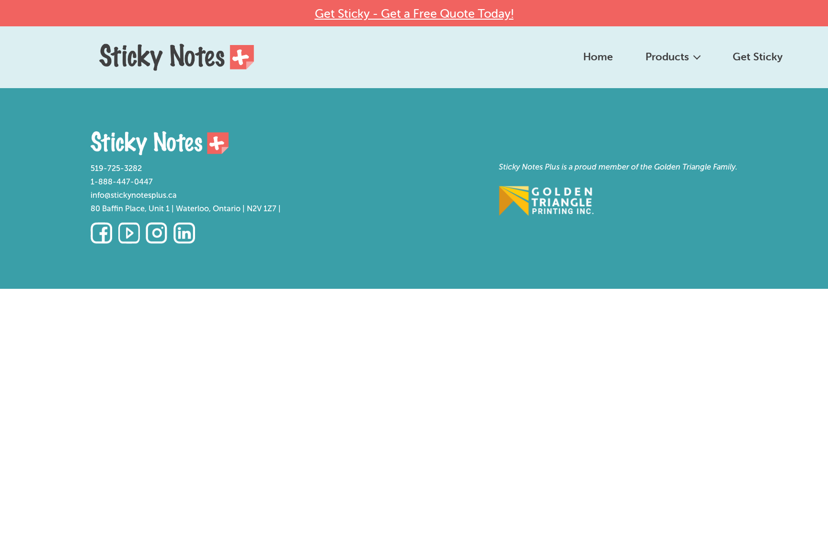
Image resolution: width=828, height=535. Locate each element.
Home (598, 56)
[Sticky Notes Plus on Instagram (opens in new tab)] (156, 233)
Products (667, 56)
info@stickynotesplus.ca (134, 195)
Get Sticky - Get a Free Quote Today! (414, 13)
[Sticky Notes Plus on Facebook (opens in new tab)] (101, 233)
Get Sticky (757, 56)
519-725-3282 (116, 168)
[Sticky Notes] (186, 143)
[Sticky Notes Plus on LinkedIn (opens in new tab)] (184, 233)
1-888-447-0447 (122, 182)
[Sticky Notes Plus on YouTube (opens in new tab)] (129, 233)
